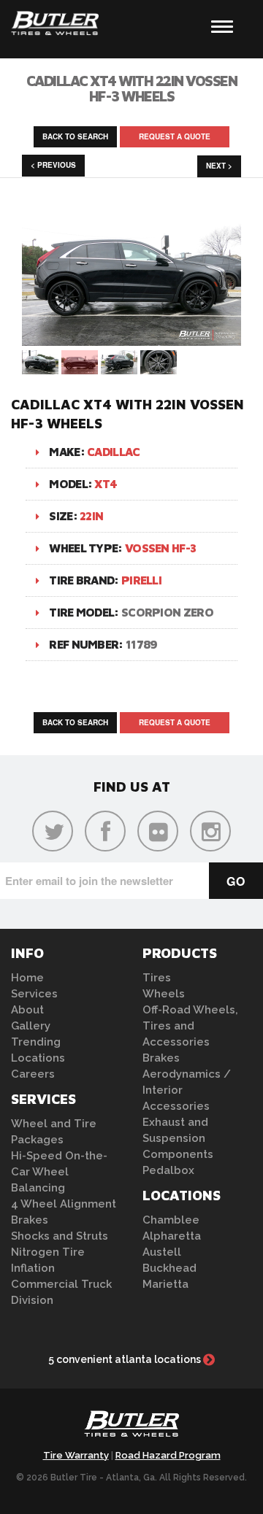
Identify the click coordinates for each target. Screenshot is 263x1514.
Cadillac (113, 451)
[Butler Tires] (131, 1428)
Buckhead (169, 1268)
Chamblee (170, 1220)
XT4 (105, 483)
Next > (219, 166)
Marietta (165, 1284)
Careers (33, 1074)
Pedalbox (168, 1170)
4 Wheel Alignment (63, 1203)
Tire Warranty (76, 1455)
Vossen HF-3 (160, 548)
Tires (156, 977)
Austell (161, 1252)
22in (91, 515)
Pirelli (141, 580)
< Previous (53, 165)
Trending (36, 1041)
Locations (38, 1058)
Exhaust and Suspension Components (177, 1138)
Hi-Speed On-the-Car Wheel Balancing (59, 1171)
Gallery (30, 1025)
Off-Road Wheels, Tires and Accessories (190, 1025)
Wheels (163, 993)
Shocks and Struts (59, 1236)
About (27, 1009)
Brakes (29, 1220)
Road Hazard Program (168, 1455)
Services (34, 993)
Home (27, 977)
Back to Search (75, 136)
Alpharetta (171, 1236)
